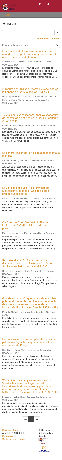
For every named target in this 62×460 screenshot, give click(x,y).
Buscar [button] (8, 14)
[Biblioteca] (43, 441)
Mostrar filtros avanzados (48, 38)
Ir (57, 32)
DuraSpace (7, 435)
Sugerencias (19, 438)
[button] (40, 3)
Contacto (6, 438)
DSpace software (10, 429)
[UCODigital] (44, 448)
